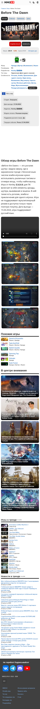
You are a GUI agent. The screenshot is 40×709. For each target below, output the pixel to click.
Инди (13, 85)
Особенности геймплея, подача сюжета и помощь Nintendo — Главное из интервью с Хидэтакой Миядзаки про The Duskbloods (20, 393)
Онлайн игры (7, 691)
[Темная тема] (33, 2)
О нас (19, 697)
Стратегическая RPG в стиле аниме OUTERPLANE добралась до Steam (18, 617)
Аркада (14, 65)
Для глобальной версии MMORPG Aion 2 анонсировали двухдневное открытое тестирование (20, 582)
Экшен (35, 65)
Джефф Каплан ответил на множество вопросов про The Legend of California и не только (19, 439)
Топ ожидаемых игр (9, 697)
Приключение (28, 75)
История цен (32, 51)
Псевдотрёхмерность (19, 88)
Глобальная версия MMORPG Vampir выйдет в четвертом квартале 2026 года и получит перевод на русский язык (19, 588)
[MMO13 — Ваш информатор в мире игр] (9, 2)
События (12, 18)
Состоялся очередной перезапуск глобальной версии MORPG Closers (19, 595)
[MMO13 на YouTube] (27, 668)
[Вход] (37, 2)
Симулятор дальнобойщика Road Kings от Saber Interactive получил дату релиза (17, 600)
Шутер (20, 65)
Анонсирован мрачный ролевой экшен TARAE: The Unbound (18, 634)
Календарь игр (7, 700)
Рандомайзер (7, 703)
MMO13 (5, 688)
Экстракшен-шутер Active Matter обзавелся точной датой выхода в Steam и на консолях (18, 628)
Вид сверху (25, 80)
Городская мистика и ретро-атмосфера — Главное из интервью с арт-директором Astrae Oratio (19, 416)
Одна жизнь (27, 78)
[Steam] (23, 60)
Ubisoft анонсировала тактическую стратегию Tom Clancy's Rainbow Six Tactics (18, 652)
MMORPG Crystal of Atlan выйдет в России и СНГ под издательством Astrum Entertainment (20, 461)
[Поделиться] (20, 60)
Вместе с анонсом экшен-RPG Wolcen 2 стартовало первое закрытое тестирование (18, 606)
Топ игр (5, 694)
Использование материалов (26, 688)
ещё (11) (32, 88)
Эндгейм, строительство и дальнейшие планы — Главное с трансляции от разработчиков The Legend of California (18, 484)
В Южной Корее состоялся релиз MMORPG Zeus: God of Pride (19, 611)
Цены (28, 18)
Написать (26, 44)
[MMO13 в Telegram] (13, 668)
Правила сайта (22, 691)
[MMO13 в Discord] (20, 668)
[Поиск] (30, 2)
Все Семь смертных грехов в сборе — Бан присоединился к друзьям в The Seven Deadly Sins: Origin (18, 646)
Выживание (28, 65)
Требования (20, 18)
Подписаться (15, 44)
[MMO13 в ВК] (6, 668)
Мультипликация (22, 85)
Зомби (20, 75)
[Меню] (2, 2)
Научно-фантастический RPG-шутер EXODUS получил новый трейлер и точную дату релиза (19, 639)
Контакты (20, 694)
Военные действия (23, 83)
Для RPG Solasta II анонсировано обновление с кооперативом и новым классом (17, 623)
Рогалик (14, 75)
